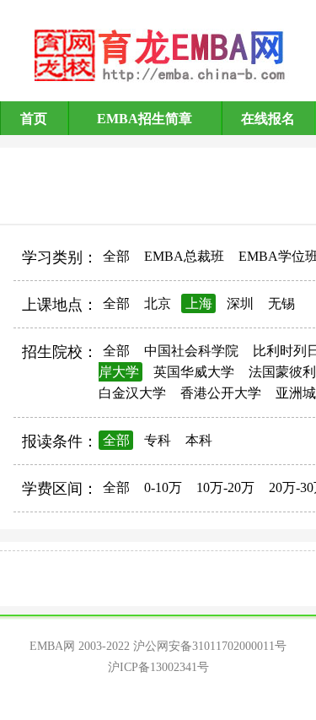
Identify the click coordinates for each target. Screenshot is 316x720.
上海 (198, 303)
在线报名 (268, 118)
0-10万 (163, 487)
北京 (157, 303)
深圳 (240, 303)
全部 (116, 256)
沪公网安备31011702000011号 (210, 646)
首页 (33, 118)
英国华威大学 (193, 372)
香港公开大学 (220, 393)
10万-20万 (225, 487)
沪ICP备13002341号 (158, 667)
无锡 (281, 303)
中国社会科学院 (191, 351)
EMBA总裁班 (184, 256)
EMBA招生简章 (144, 118)
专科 (157, 440)
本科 (198, 440)
